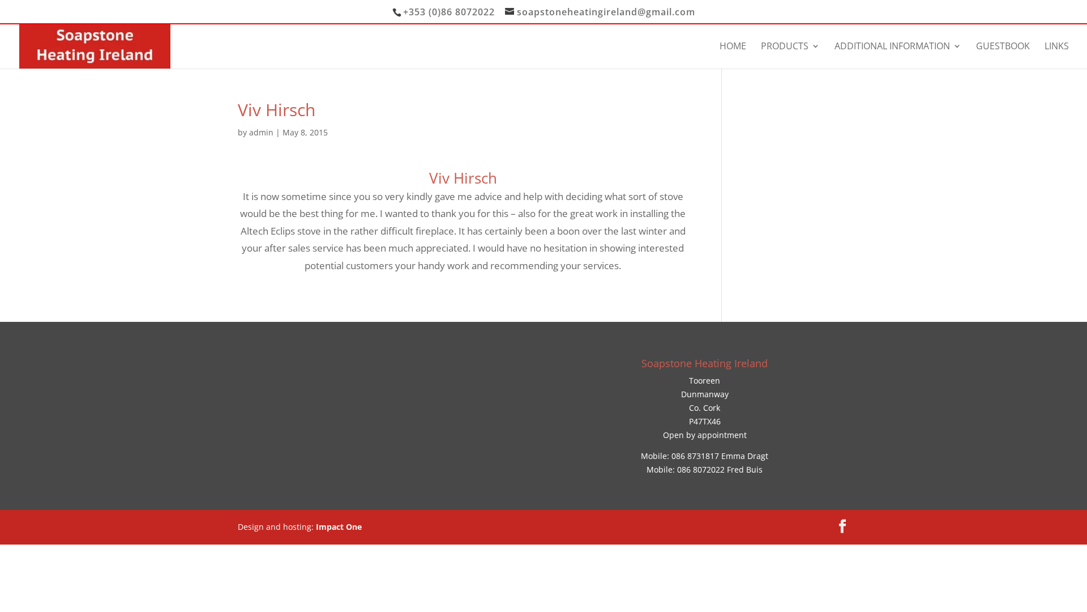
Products (784, 47)
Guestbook (1003, 47)
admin (261, 132)
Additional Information (892, 47)
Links (1057, 47)
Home (733, 47)
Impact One (339, 526)
